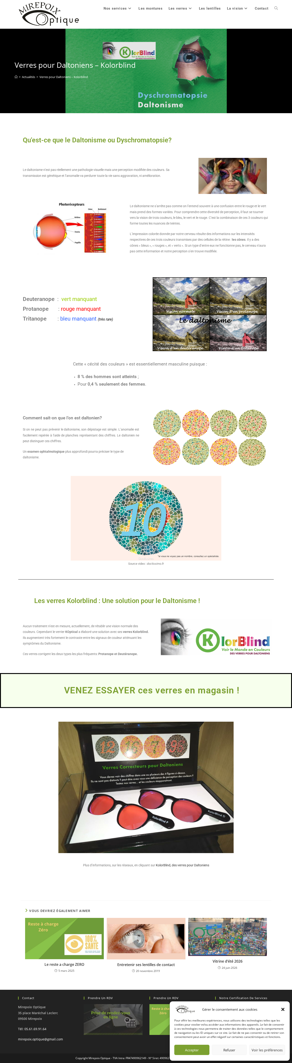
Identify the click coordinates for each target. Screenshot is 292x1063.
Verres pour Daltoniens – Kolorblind (63, 77)
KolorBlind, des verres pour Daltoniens (182, 865)
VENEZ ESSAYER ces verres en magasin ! (151, 690)
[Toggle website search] (276, 8)
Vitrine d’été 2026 (227, 961)
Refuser (229, 1050)
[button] (283, 1009)
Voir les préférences (267, 1050)
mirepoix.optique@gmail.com (40, 1039)
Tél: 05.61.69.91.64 (32, 1029)
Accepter (192, 1050)
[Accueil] (16, 77)
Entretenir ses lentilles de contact (146, 964)
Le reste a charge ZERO (64, 964)
